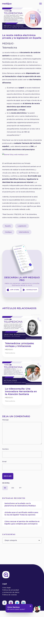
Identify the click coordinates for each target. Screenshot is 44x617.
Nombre (5, 449)
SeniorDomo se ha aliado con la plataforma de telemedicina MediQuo (20, 505)
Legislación (22, 226)
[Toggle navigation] (41, 3)
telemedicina (24, 232)
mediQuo (7, 44)
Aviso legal (6, 587)
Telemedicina (9, 48)
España (8, 226)
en (13, 488)
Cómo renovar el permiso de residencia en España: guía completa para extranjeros (22, 523)
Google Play (31, 289)
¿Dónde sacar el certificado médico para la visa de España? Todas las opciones (21, 514)
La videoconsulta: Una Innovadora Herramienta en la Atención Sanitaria (21, 391)
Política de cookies (9, 595)
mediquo (8, 232)
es (5, 488)
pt (20, 488)
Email (4, 461)
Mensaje (5, 420)
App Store (14, 289)
